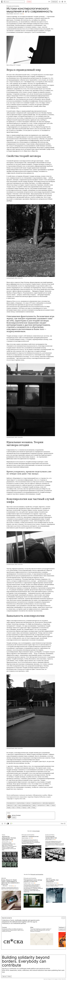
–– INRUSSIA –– (5, 885)
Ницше (53, 805)
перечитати (49, 878)
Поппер (18, 807)
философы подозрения (48, 803)
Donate (29, 1)
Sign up (4, 976)
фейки (34, 805)
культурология (41, 805)
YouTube (59, 979)
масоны (28, 803)
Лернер (24, 807)
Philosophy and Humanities (13, 6)
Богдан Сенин (27, 883)
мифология (9, 805)
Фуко (13, 807)
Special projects (7, 918)
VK (53, 979)
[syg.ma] (2, 1)
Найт (29, 807)
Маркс (48, 805)
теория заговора (20, 803)
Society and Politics (49, 834)
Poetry (3, 834)
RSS (65, 979)
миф (15, 805)
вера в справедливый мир (24, 805)
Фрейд (8, 807)
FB (51, 979)
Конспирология (11, 803)
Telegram (49, 979)
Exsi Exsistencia (49, 883)
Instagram (56, 979)
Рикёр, (33, 807)
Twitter (63, 979)
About (9, 976)
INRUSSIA (3, 878)
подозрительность (36, 803)
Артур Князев (10, 13)
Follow (13, 817)
